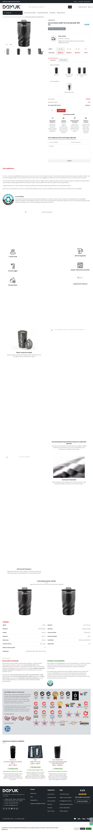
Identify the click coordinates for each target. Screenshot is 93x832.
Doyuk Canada (51, 801)
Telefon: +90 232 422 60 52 (11, 803)
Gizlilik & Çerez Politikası (66, 797)
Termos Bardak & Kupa (19, 17)
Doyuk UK (50, 807)
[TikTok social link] (17, 808)
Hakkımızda (33, 793)
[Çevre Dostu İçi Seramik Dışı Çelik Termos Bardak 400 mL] (58, 752)
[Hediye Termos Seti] (35, 752)
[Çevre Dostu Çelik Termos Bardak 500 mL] (13, 752)
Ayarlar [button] (77, 828)
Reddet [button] (83, 828)
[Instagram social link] (9, 808)
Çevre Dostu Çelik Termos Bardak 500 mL (13, 762)
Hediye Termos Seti (35, 761)
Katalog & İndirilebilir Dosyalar (37, 803)
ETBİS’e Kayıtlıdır (64, 811)
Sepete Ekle (61, 110)
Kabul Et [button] (88, 828)
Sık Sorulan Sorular (64, 794)
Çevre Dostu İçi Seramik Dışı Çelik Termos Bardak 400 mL (58, 762)
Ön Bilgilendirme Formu (66, 801)
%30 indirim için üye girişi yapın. (57, 29)
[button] (4, 51)
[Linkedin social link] (14, 808)
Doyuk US (50, 804)
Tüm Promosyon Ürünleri (8, 17)
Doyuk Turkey (51, 811)
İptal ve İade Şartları (65, 807)
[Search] (70, 7)
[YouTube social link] (12, 808)
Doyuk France (51, 794)
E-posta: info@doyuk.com (11, 805)
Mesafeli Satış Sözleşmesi (66, 804)
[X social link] (6, 808)
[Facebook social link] (4, 808)
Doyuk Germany (52, 797)
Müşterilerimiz (33, 800)
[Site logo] (12, 7)
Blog (31, 797)
